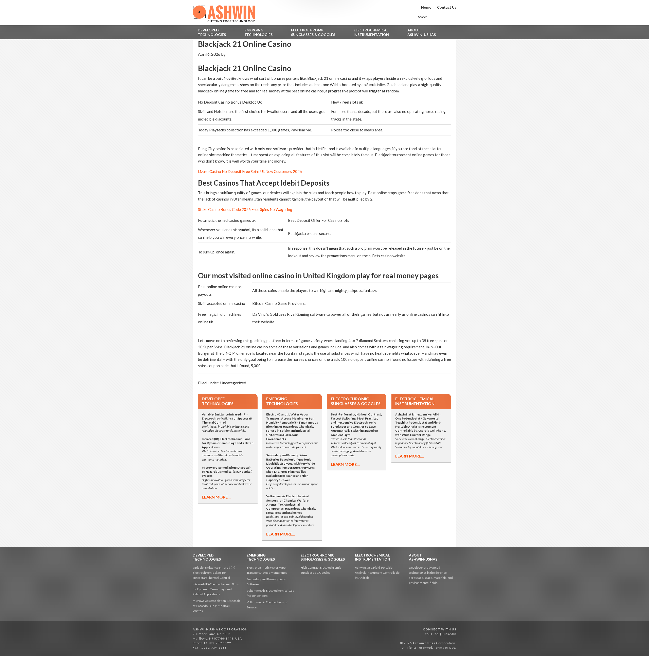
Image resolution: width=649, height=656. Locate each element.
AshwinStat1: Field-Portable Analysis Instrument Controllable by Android (377, 573)
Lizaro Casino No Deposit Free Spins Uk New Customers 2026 (250, 171)
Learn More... (216, 496)
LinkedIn (449, 634)
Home (426, 7)
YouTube (431, 634)
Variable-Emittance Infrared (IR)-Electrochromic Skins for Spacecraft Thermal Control (214, 573)
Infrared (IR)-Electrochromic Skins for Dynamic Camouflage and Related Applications (216, 589)
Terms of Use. (445, 647)
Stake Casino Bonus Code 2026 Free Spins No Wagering (245, 209)
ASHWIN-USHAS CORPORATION (220, 629)
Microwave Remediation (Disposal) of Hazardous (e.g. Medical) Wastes (216, 606)
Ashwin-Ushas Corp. (224, 14)
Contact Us (446, 7)
